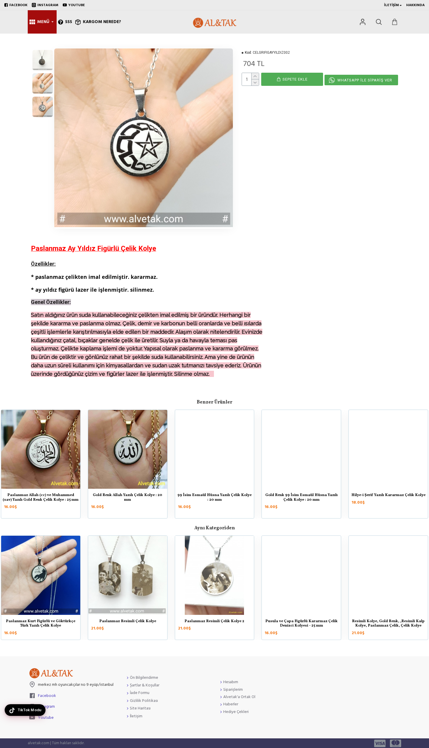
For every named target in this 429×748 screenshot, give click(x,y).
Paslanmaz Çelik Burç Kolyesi (301, 621)
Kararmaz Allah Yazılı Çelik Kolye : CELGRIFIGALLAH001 (41, 497)
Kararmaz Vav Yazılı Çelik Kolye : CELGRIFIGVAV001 (301, 497)
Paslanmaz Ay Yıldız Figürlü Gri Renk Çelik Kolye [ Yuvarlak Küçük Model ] (214, 623)
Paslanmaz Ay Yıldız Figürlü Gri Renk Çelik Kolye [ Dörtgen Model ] (127, 623)
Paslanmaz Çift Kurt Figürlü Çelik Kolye (127, 495)
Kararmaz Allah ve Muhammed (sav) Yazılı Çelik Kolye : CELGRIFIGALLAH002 (388, 500)
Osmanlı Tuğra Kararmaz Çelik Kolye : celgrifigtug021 (41, 623)
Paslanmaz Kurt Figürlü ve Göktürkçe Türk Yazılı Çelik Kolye (214, 497)
